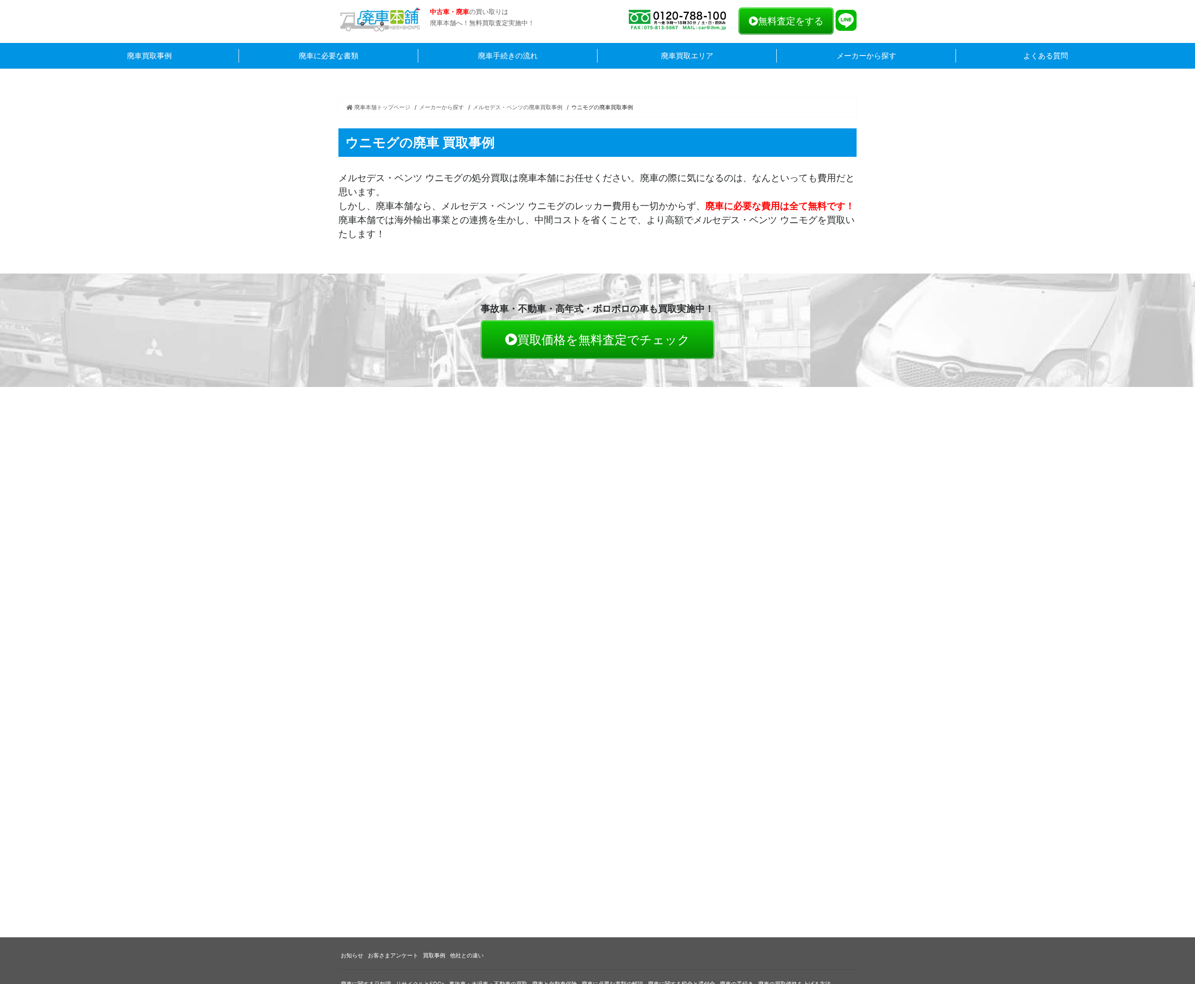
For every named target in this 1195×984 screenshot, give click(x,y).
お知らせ (352, 955)
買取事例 (434, 955)
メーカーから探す (866, 55)
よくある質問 (1045, 55)
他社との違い (467, 955)
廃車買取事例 (149, 55)
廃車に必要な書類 (328, 55)
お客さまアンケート (393, 955)
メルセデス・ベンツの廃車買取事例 (517, 107)
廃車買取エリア (687, 55)
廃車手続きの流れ (508, 55)
